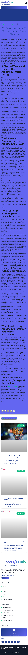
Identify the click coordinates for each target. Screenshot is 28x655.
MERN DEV (5, 648)
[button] (26, 3)
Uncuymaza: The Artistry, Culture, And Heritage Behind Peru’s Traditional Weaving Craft (13, 456)
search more (4, 404)
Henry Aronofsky (15, 44)
